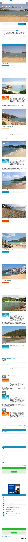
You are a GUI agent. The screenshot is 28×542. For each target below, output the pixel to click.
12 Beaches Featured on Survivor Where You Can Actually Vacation (13, 513)
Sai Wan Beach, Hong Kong (6, 343)
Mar (5, 30)
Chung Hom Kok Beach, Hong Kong (8, 189)
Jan (2, 30)
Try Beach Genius (14, 471)
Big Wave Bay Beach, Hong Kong (7, 249)
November (3, 462)
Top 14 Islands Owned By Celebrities (10, 509)
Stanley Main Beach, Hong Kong (7, 218)
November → (24, 427)
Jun (10, 30)
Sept (15, 30)
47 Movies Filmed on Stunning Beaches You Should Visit (12, 507)
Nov (18, 30)
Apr (7, 30)
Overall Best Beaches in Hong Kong (22, 425)
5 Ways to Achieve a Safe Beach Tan (10, 511)
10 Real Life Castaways (9, 505)
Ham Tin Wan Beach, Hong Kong (10, 358)
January (3, 448)
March (2, 451)
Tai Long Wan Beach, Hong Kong (10, 375)
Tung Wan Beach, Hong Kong (7, 158)
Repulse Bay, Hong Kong (6, 280)
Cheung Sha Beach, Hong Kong (7, 126)
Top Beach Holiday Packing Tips (10, 503)
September (3, 459)
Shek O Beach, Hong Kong (6, 95)
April (2, 452)
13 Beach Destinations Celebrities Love (10, 515)
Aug (13, 30)
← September (3, 427)
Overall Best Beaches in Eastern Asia (6, 432)
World (2, 536)
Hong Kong (9, 536)
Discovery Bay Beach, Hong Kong (7, 63)
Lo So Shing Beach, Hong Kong (7, 312)
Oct (17, 30)
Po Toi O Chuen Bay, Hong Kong (10, 408)
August (3, 458)
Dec (20, 30)
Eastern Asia (5, 536)
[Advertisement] (14, 40)
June (2, 455)
